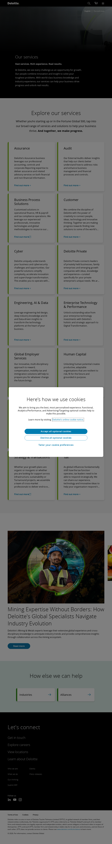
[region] (56, 422)
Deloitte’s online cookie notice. (68, 419)
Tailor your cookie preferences (56, 444)
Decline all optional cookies (56, 437)
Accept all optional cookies (56, 431)
